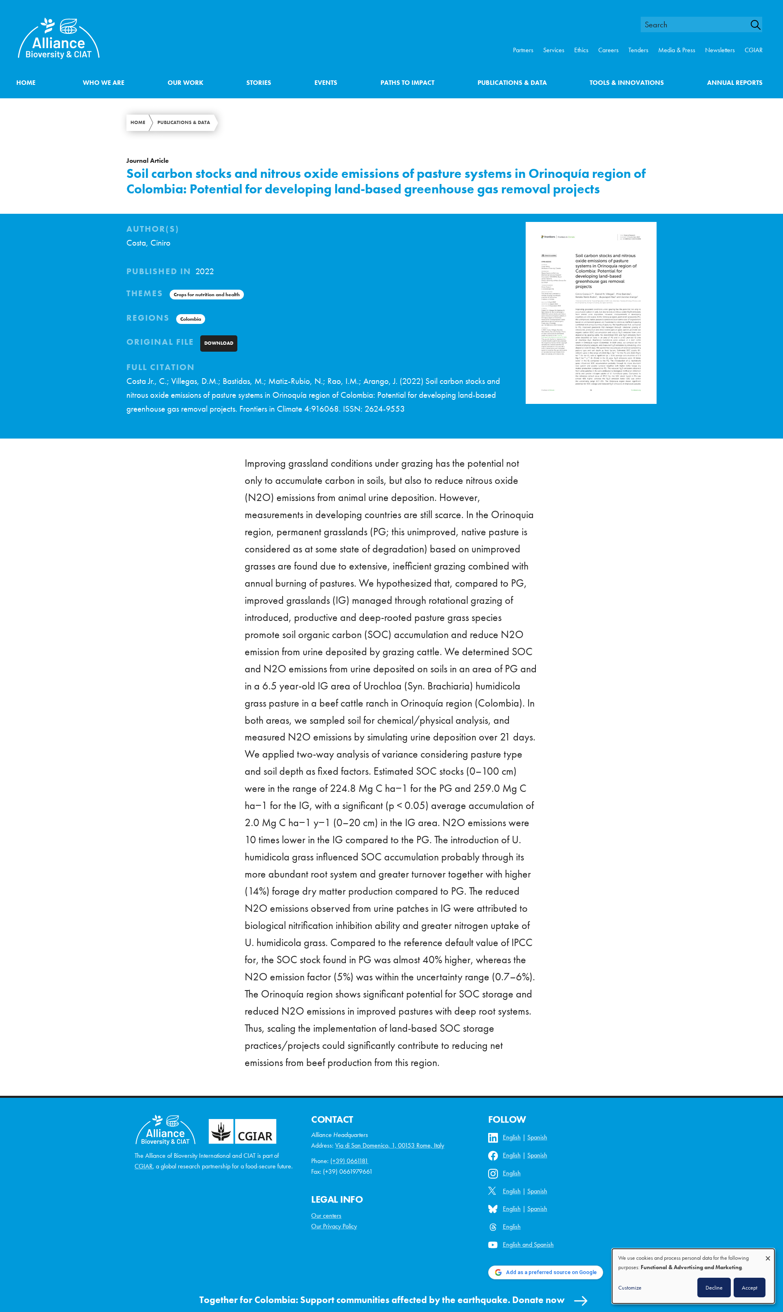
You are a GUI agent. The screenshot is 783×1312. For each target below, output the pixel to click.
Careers (608, 50)
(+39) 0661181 (349, 1161)
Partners (523, 50)
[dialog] (693, 1276)
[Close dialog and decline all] (768, 1254)
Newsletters (720, 50)
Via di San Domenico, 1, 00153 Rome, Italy (389, 1145)
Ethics (581, 50)
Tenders (638, 50)
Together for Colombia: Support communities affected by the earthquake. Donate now (382, 1300)
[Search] (760, 24)
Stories (258, 82)
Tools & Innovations (627, 82)
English (512, 1137)
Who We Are (103, 82)
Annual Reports (735, 82)
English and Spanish (528, 1244)
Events (325, 82)
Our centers (326, 1215)
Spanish (537, 1137)
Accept (749, 1287)
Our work (185, 82)
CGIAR (754, 50)
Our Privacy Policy (334, 1226)
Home (25, 82)
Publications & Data (512, 82)
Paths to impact (407, 82)
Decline (714, 1287)
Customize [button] (629, 1287)
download (218, 343)
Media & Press (676, 50)
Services (553, 50)
